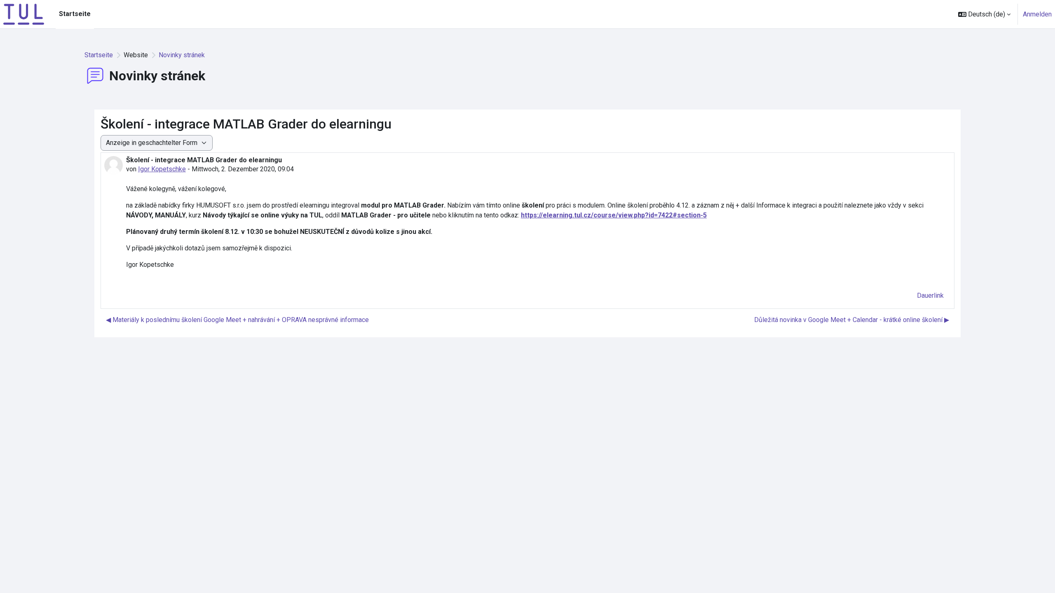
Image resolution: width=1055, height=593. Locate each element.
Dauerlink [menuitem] (930, 295)
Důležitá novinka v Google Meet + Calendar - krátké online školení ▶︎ (851, 320)
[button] (984, 14)
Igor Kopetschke (162, 169)
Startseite (98, 55)
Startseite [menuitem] (75, 14)
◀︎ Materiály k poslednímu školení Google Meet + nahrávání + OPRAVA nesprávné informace (237, 320)
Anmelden (1037, 14)
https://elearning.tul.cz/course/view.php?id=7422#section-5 (614, 215)
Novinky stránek (182, 55)
